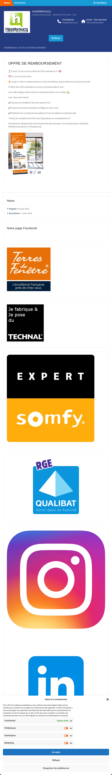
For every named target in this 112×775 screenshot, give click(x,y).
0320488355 (68, 20)
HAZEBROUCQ (41, 11)
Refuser (56, 760)
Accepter (56, 752)
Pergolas (13, 209)
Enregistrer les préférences (56, 768)
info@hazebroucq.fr (70, 23)
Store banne (20, 2)
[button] (107, 699)
